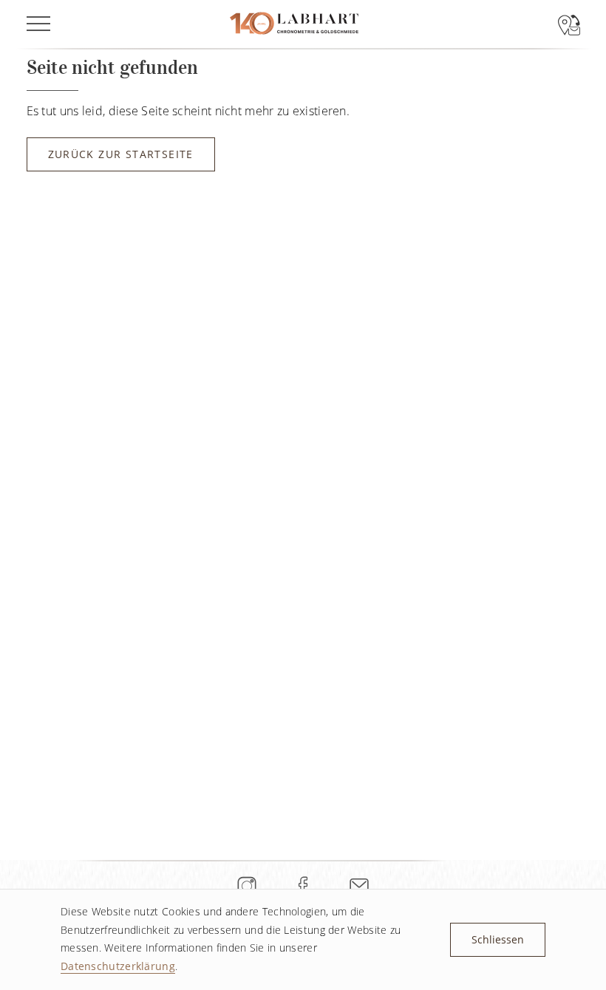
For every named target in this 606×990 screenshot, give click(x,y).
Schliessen (497, 939)
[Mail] (359, 885)
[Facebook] (303, 885)
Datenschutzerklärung (118, 966)
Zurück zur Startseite (121, 154)
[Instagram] (246, 885)
